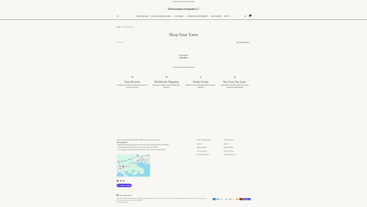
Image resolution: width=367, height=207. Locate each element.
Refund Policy (202, 147)
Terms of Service (203, 155)
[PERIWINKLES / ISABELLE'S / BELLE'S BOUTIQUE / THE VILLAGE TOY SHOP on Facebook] (118, 181)
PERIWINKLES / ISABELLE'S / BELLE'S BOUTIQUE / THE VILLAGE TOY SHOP (150, 198)
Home (119, 27)
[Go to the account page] (245, 16)
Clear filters (183, 57)
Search (199, 144)
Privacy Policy (202, 151)
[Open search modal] (118, 16)
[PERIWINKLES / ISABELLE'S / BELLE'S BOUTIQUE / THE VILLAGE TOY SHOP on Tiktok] (124, 181)
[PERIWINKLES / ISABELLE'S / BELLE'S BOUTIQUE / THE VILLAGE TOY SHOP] (183, 8)
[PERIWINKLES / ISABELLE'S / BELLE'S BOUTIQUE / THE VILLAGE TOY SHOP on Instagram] (121, 181)
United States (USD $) (125, 195)
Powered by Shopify (122, 202)
